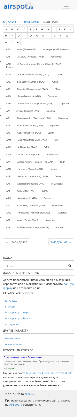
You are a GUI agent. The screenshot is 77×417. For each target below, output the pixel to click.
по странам (11, 324)
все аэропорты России (18, 318)
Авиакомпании (13, 344)
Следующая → (61, 241)
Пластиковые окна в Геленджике (23, 357)
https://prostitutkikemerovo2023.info (49, 373)
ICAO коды (11, 300)
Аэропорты (30, 21)
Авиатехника (12, 338)
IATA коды (10, 306)
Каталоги (10, 21)
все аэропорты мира (17, 312)
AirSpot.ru (30, 394)
